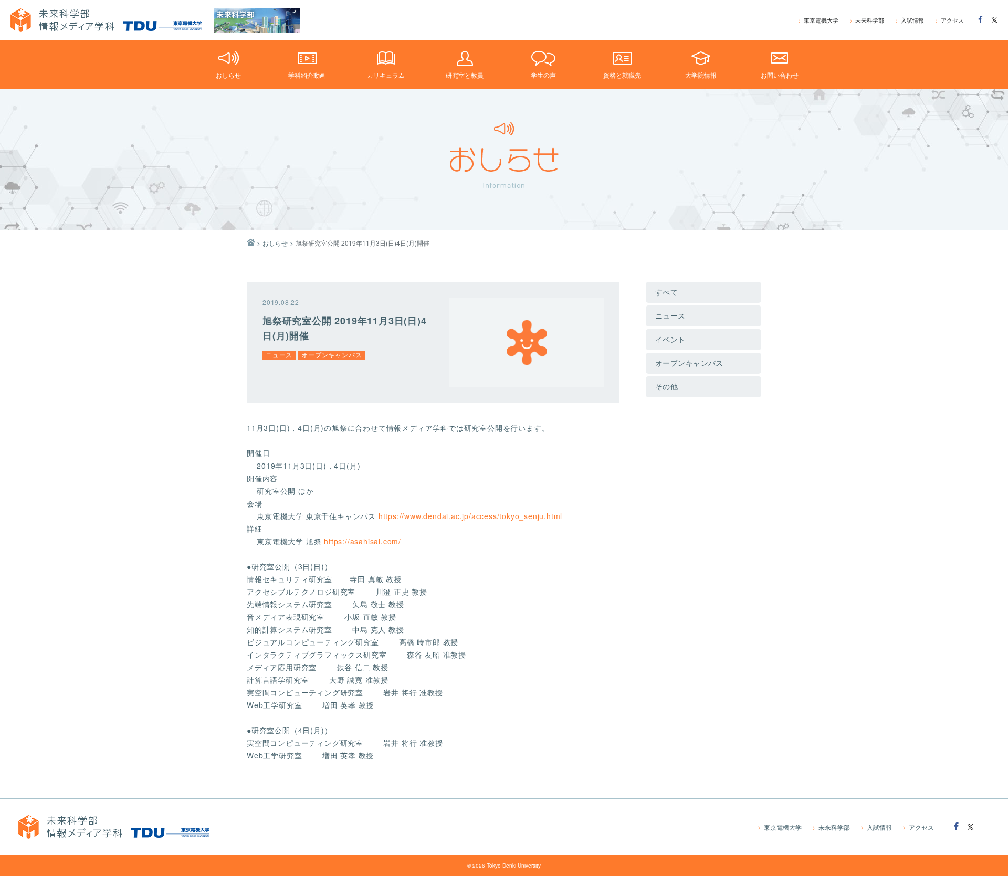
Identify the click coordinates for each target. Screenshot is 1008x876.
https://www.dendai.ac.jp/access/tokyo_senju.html (470, 516)
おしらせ (275, 242)
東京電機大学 (818, 20)
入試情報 (910, 20)
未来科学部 (867, 20)
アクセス (950, 20)
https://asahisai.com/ (362, 541)
